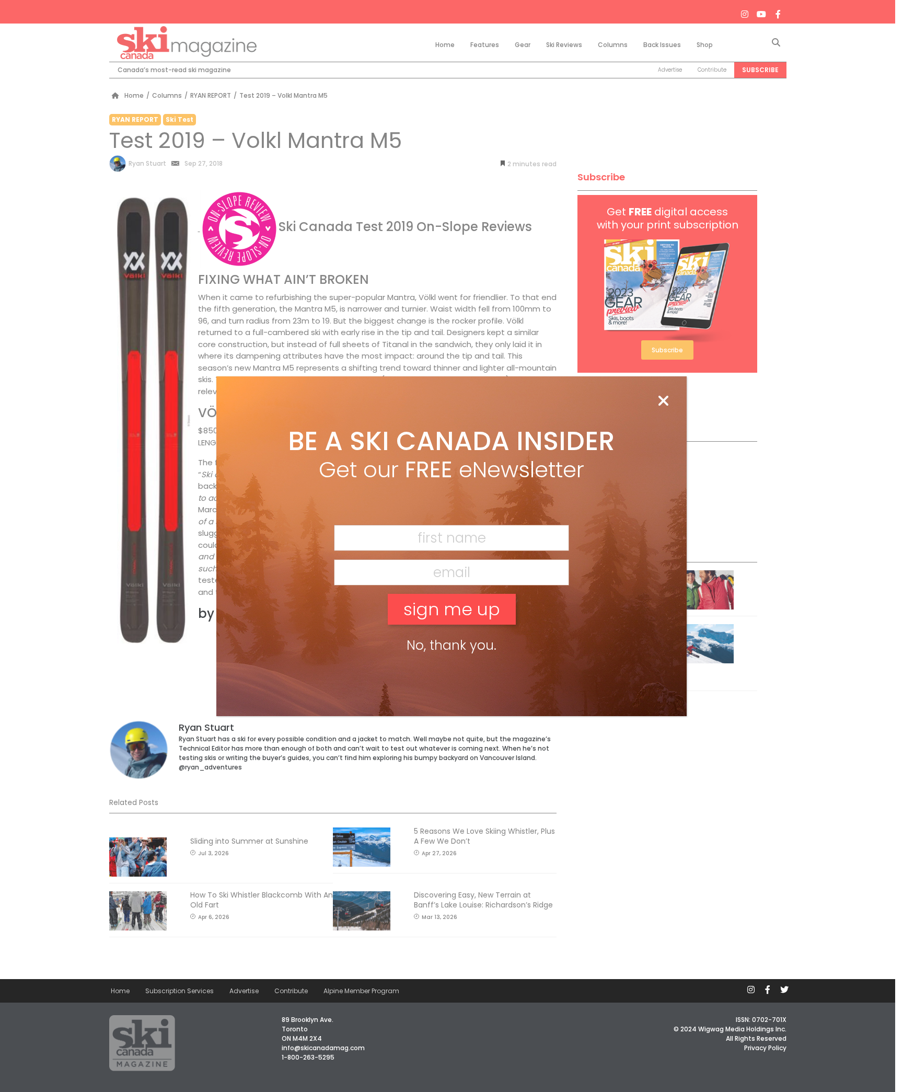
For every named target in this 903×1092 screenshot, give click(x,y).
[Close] (663, 401)
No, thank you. (451, 645)
